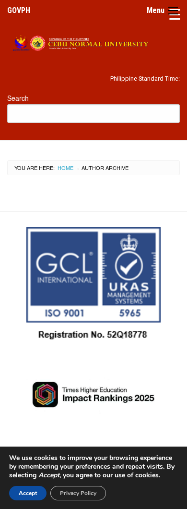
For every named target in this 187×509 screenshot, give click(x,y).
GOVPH (18, 10)
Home (65, 167)
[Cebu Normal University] (93, 41)
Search (18, 98)
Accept (28, 493)
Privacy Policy (78, 493)
